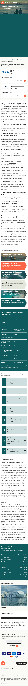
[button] (14, 382)
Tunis (20, 60)
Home (2, 60)
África (8, 60)
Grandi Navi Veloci (5, 161)
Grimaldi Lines (12, 163)
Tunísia (14, 60)
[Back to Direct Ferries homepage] (9, 2)
